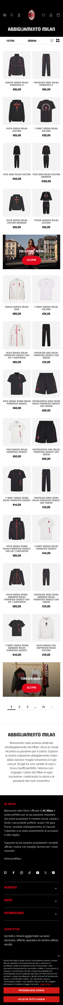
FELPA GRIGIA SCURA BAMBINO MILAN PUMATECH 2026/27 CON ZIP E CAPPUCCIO (16, 598)
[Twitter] (45, 872)
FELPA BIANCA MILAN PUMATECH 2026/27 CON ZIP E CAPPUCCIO (16, 355)
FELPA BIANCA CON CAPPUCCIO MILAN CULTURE (46, 647)
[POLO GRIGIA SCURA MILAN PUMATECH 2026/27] (17, 384)
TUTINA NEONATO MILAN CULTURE (46, 221)
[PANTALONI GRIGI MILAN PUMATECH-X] (46, 65)
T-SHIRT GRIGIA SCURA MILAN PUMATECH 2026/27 (17, 498)
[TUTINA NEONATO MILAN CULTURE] (46, 203)
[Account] (50, 15)
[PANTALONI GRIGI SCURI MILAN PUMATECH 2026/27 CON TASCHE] (46, 480)
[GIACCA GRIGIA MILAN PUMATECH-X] (17, 65)
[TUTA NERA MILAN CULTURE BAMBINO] (46, 157)
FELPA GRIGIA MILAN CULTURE (16, 129)
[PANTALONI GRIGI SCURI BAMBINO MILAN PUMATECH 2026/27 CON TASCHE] (46, 577)
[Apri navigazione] (4, 15)
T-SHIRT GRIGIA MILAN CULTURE (46, 129)
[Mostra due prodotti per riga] (57, 40)
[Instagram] (21, 872)
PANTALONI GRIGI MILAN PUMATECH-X (46, 83)
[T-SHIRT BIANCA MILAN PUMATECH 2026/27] (46, 529)
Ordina (32, 40)
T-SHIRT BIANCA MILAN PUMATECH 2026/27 (46, 547)
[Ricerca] (12, 15)
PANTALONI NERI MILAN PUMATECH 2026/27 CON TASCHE (46, 355)
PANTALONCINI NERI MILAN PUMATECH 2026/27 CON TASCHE (46, 451)
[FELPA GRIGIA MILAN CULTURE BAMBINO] (17, 203)
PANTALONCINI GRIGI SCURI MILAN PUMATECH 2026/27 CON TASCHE (46, 403)
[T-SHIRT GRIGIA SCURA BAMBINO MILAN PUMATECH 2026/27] (17, 628)
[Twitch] (5, 872)
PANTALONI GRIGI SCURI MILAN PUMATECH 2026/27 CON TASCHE (46, 500)
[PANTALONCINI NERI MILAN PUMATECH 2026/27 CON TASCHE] (46, 432)
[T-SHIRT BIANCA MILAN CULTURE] (46, 289)
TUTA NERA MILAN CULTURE (17, 174)
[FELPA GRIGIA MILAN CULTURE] (17, 111)
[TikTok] (29, 872)
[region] (31, 978)
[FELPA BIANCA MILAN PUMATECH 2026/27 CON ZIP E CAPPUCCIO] (17, 335)
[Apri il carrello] (58, 15)
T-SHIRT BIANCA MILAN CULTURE (46, 307)
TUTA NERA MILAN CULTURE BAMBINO (46, 175)
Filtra (10, 40)
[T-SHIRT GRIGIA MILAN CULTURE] (46, 111)
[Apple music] (53, 872)
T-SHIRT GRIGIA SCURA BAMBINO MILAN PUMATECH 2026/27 (17, 647)
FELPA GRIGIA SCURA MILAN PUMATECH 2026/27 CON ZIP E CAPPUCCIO (17, 548)
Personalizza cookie (31, 990)
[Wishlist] (43, 15)
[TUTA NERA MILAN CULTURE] (17, 157)
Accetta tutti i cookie (31, 999)
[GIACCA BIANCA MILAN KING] (17, 289)
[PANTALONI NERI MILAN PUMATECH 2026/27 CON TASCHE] (46, 335)
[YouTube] (37, 872)
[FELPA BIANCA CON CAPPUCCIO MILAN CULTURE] (46, 628)
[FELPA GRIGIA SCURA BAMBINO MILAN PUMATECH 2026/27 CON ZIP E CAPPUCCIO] (17, 577)
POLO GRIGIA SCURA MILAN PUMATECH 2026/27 (17, 402)
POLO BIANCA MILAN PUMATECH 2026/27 (16, 450)
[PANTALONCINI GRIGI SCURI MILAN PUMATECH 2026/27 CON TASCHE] (46, 384)
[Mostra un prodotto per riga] (51, 40)
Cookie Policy (45, 984)
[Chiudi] (59, 956)
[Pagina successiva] (52, 707)
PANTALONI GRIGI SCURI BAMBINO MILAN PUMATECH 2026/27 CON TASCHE (46, 598)
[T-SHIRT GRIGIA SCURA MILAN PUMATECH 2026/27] (17, 480)
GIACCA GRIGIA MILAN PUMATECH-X (16, 83)
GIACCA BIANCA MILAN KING (17, 307)
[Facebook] (13, 872)
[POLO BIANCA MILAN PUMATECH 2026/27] (17, 432)
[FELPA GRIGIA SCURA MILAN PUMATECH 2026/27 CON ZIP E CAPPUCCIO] (17, 529)
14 (43, 706)
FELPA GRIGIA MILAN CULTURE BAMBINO (16, 221)
